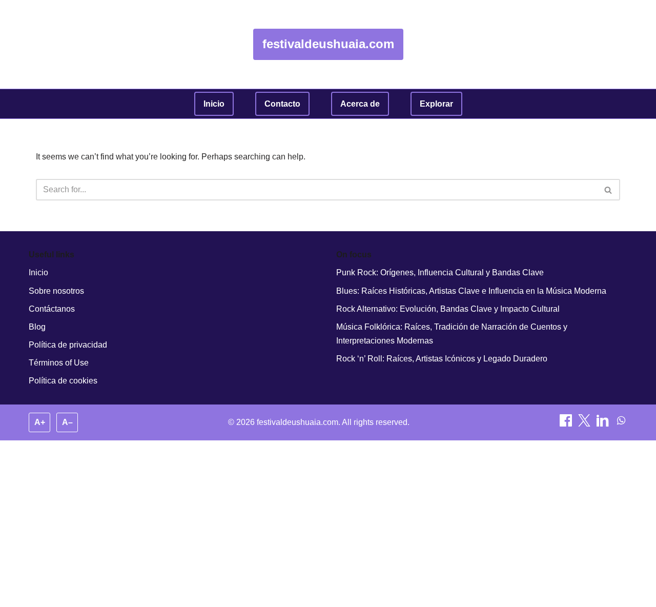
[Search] (608, 189)
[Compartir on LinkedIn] (604, 423)
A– (67, 422)
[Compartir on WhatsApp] (621, 423)
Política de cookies (63, 380)
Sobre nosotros (56, 291)
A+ (39, 422)
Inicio (213, 103)
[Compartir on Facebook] (567, 423)
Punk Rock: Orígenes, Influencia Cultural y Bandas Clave (440, 272)
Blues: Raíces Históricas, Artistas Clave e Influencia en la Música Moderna (471, 291)
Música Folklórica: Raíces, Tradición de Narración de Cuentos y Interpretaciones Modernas (451, 333)
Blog (37, 326)
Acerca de (360, 103)
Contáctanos (52, 309)
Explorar (436, 103)
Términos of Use (59, 362)
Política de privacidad (68, 344)
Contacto (282, 103)
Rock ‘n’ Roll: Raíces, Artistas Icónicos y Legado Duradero (441, 358)
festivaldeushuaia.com (328, 44)
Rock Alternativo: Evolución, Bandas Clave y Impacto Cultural (448, 309)
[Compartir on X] (585, 423)
